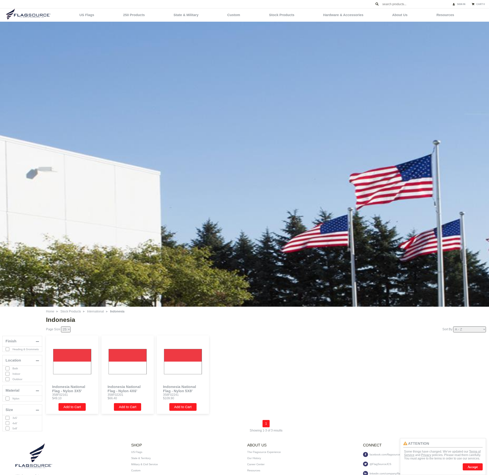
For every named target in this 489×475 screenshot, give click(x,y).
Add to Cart (72, 407)
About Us (400, 15)
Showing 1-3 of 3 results (266, 430)
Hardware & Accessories (343, 15)
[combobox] (416, 4)
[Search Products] (377, 4)
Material (12, 390)
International (95, 311)
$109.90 (168, 398)
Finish (11, 341)
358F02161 (60, 394)
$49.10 (57, 398)
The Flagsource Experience (264, 452)
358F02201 (115, 394)
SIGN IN (461, 4)
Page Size (53, 329)
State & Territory (141, 458)
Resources (445, 15)
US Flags (86, 15)
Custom (233, 15)
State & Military (186, 15)
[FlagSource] (28, 13)
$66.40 (112, 398)
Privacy (426, 455)
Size (9, 410)
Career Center (256, 464)
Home (50, 311)
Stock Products (281, 15)
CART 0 (480, 4)
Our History (254, 458)
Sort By (447, 329)
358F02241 (171, 394)
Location (13, 360)
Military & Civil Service (144, 464)
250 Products (134, 15)
